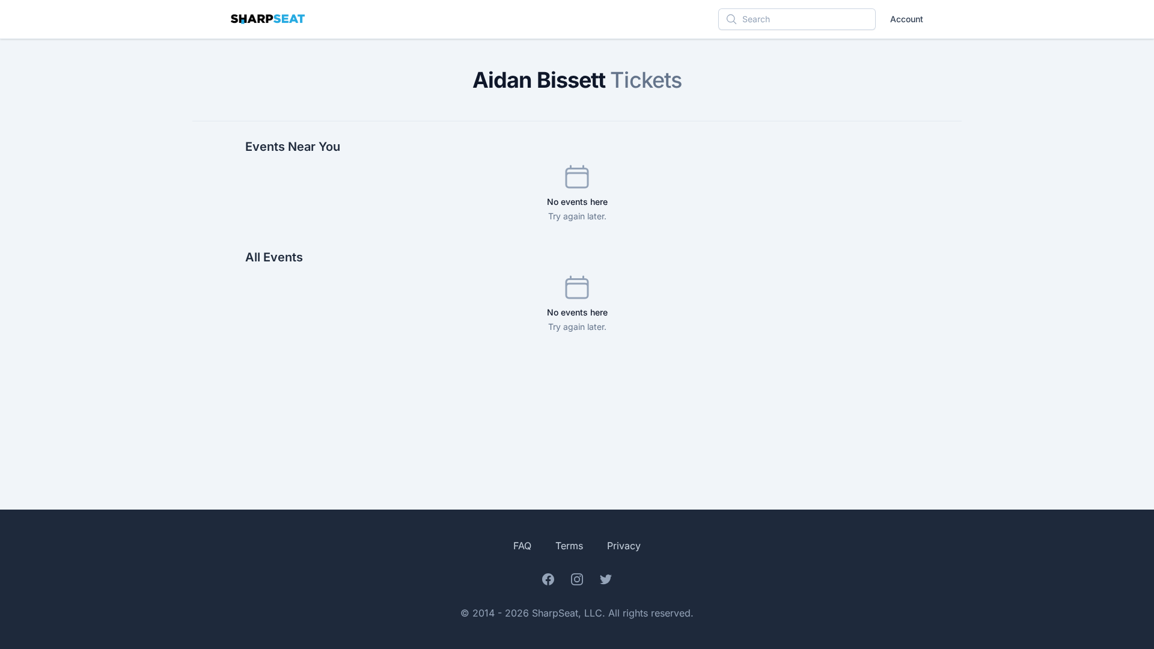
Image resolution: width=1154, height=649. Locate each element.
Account (906, 19)
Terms (569, 546)
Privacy (624, 546)
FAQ (522, 546)
